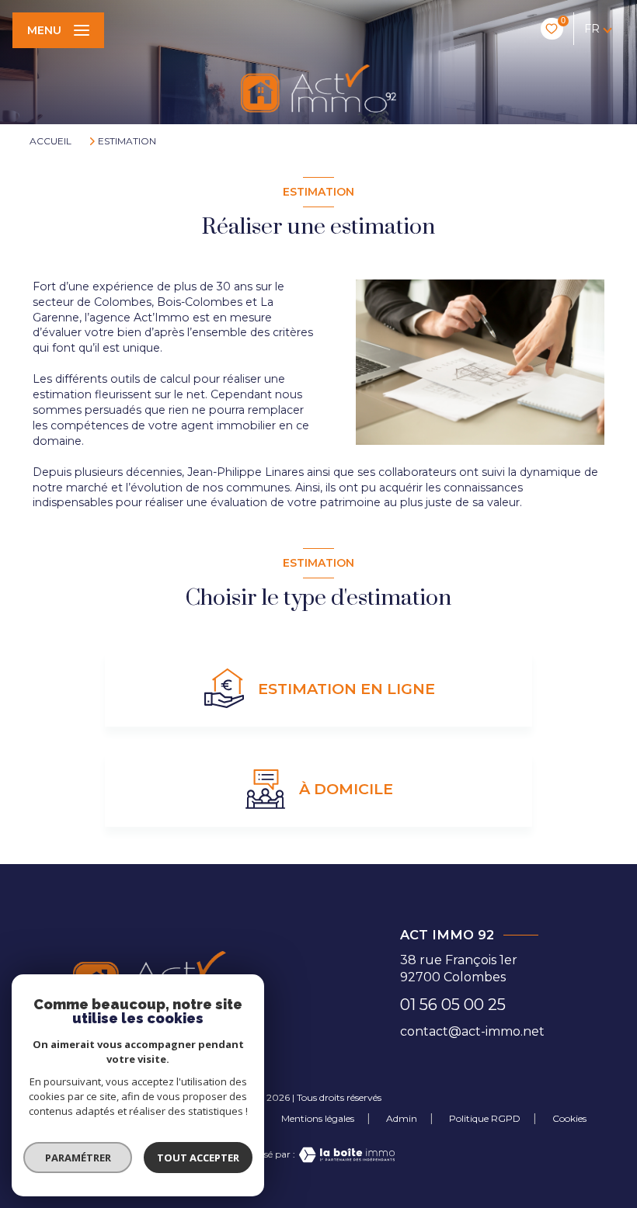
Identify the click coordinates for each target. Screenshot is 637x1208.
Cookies (569, 1118)
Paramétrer (78, 1158)
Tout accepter (198, 1158)
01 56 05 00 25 (453, 1004)
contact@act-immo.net (472, 1031)
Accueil (50, 141)
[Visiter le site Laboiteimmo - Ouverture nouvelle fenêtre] (345, 1155)
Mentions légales (317, 1118)
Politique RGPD (484, 1118)
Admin (401, 1118)
